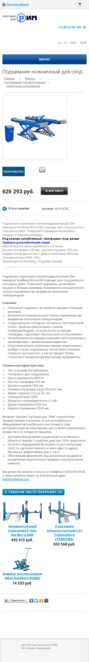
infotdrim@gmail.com (15, 479)
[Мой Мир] (46, 601)
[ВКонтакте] (31, 601)
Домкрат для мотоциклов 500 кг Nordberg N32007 (22, 576)
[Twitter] (36, 601)
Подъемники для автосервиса (24, 82)
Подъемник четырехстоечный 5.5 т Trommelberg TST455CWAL (64, 533)
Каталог (30, 78)
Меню (44, 59)
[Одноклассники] (41, 601)
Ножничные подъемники (23, 86)
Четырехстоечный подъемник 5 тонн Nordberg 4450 (22, 531)
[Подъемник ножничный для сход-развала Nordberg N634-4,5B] (36, 127)
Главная (9, 78)
